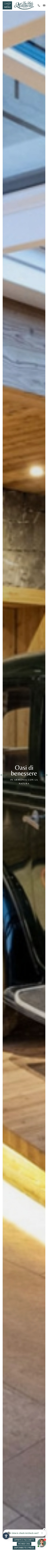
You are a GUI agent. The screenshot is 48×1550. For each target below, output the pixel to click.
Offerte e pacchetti (24, 1540)
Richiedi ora (24, 1543)
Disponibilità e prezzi (24, 1547)
